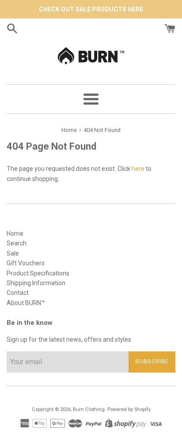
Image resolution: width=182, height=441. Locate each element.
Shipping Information (36, 282)
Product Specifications (38, 273)
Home (15, 233)
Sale (13, 253)
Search (17, 243)
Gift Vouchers (26, 263)
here (138, 168)
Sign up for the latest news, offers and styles (69, 339)
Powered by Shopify (129, 409)
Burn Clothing (89, 409)
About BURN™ (26, 302)
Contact (18, 292)
